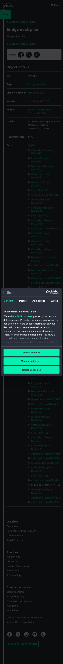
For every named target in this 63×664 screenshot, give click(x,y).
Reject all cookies (31, 370)
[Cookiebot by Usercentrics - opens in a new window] (46, 292)
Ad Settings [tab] (38, 300)
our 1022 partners (22, 316)
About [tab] (54, 300)
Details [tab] (23, 300)
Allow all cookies (31, 352)
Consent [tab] (8, 300)
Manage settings (30, 361)
